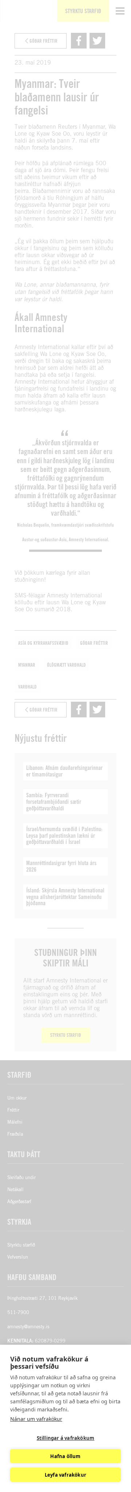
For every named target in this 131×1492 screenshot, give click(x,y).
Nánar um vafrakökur (36, 1418)
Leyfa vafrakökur (65, 1475)
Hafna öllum (65, 1456)
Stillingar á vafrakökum (66, 1438)
